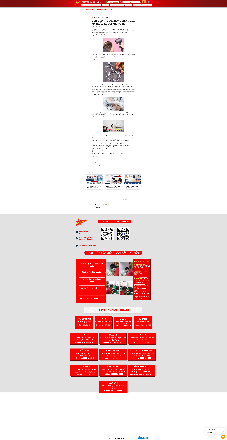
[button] (139, 9)
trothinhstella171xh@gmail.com (140, 277)
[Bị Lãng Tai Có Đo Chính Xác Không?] (132, 179)
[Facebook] (148, 1)
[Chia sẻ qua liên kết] (100, 162)
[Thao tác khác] (134, 17)
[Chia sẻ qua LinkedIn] (98, 162)
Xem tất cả (139, 172)
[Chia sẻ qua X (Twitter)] (95, 162)
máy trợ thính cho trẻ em (104, 9)
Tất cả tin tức (90, 9)
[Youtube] (151, 1)
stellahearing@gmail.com (87, 245)
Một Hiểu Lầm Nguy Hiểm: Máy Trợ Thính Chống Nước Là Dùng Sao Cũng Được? (94, 187)
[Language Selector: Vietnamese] (144, 1)
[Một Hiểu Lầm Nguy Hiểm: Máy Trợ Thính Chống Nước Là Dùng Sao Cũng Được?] (94, 179)
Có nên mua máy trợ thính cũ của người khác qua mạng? (113, 187)
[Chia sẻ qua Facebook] (92, 162)
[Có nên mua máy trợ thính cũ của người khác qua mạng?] (113, 179)
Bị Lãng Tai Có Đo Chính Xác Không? (132, 187)
